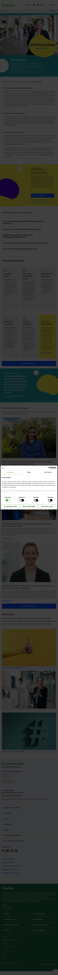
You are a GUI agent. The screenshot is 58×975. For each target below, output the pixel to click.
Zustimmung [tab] (10, 472)
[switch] (22, 500)
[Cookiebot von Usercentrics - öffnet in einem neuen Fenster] (49, 468)
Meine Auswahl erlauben (29, 506)
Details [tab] (29, 472)
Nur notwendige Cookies (10, 506)
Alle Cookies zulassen (47, 506)
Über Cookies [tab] (48, 472)
